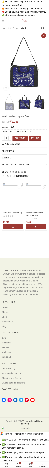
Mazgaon (6, 343)
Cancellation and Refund (13, 383)
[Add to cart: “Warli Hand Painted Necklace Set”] (36, 226)
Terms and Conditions (12, 373)
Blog (4, 326)
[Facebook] (4, 400)
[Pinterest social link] (16, 172)
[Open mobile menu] (3, 20)
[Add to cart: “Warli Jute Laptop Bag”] (13, 226)
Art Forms (14, 28)
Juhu (4, 338)
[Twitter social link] (13, 172)
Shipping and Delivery (12, 378)
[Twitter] (21, 400)
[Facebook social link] (10, 172)
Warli (23, 28)
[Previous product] (41, 28)
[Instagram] (9, 400)
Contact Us (7, 307)
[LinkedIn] (15, 400)
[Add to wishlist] (19, 186)
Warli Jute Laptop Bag (12, 213)
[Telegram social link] (25, 172)
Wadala (5, 347)
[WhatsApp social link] (22, 172)
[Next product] (46, 28)
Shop (4, 317)
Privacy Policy (8, 368)
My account (7, 321)
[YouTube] (32, 400)
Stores (5, 312)
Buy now (35, 138)
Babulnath (6, 357)
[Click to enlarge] (6, 88)
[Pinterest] (27, 400)
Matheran (6, 352)
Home (5, 28)
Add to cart (20, 138)
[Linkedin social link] (19, 172)
